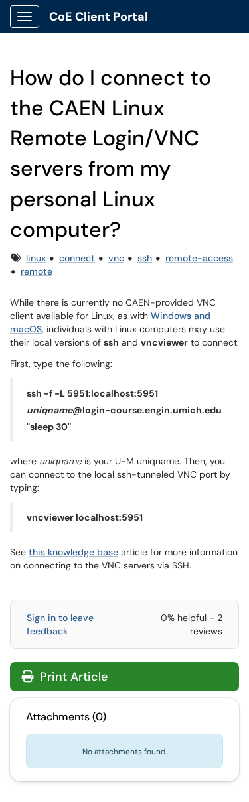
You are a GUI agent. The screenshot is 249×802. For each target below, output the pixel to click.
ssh (144, 258)
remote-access (199, 258)
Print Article (72, 677)
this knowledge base (73, 552)
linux (36, 258)
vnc (116, 258)
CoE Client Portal (98, 17)
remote (36, 271)
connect (77, 258)
